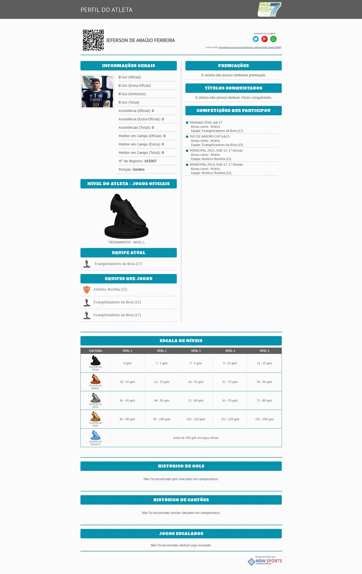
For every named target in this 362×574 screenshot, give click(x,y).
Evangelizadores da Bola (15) (117, 302)
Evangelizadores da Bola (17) (118, 263)
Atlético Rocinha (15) (110, 289)
